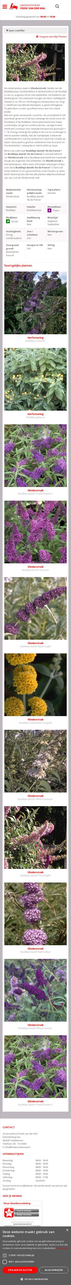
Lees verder (62, 1248)
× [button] (67, 1230)
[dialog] (35, 1255)
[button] (35, 1279)
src (57, 6)
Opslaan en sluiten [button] (20, 1270)
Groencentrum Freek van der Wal (20, 1133)
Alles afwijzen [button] (54, 1270)
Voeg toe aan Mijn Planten (53, 36)
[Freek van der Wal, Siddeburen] (27, 6)
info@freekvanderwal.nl (17, 1147)
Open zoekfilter (16, 30)
